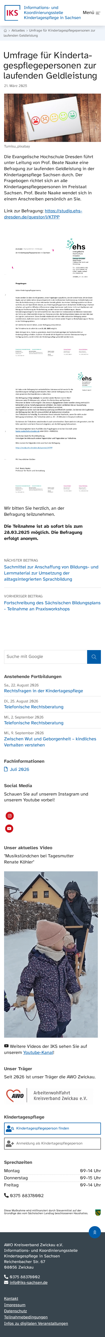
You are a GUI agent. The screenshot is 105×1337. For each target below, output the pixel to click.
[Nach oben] (95, 1232)
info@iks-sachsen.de (29, 1283)
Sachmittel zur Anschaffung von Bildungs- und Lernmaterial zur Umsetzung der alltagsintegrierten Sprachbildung (51, 569)
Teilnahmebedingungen (26, 1317)
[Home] (6, 30)
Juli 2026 (19, 769)
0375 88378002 (27, 1196)
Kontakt (11, 1299)
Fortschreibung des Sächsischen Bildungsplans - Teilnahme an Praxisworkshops (52, 602)
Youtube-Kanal (38, 1052)
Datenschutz (15, 1311)
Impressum (14, 1305)
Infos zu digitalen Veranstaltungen (36, 1323)
